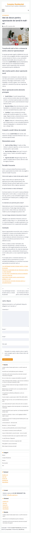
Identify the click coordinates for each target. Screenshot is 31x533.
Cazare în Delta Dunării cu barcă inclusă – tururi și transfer (14, 433)
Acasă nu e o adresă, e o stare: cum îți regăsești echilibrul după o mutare (14, 415)
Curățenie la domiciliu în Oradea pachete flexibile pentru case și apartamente (15, 419)
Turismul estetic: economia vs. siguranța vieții (12, 441)
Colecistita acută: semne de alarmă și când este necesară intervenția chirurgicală (14, 374)
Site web (4, 344)
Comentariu (5, 309)
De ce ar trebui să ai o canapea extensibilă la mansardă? (14, 378)
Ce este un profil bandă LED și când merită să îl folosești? (14, 428)
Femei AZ (4, 478)
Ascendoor (9, 529)
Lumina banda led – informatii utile (9, 422)
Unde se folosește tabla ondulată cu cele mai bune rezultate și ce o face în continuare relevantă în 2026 (15, 381)
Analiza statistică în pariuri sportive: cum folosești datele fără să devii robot (15, 411)
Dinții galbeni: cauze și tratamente (9, 443)
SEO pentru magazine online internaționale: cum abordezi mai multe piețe (15, 407)
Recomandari (5, 15)
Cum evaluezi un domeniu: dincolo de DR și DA (12, 430)
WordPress (21, 529)
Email (4, 337)
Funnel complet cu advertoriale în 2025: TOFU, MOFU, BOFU (14, 397)
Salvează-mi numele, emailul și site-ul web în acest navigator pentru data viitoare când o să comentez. (16, 353)
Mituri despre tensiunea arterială (9, 446)
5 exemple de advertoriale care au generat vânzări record (14, 435)
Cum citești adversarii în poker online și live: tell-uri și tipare (14, 403)
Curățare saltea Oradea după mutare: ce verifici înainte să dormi (14, 368)
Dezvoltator (5, 482)
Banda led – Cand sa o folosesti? (9, 425)
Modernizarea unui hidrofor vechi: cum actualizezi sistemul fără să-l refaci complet (14, 389)
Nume (4, 329)
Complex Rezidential (15, 4)
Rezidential (5, 480)
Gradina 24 (5, 475)
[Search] (28, 10)
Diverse (3, 460)
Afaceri (3, 455)
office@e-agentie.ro (12, 495)
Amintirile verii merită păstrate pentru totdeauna (12, 371)
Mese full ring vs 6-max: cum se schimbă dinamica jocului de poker (15, 400)
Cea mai (4, 477)
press (4, 26)
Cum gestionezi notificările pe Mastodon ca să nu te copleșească (13, 393)
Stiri (3, 465)
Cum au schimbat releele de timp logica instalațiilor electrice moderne (15, 385)
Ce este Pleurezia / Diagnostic (8, 438)
